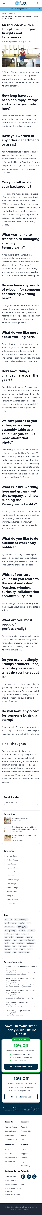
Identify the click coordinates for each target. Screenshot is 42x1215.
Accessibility (25, 1166)
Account (8, 1149)
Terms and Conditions (21, 1110)
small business (10, 923)
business (31, 931)
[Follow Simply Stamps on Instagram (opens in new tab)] (34, 1176)
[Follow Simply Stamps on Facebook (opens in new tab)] (23, 1176)
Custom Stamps (12, 860)
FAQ (22, 1162)
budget (7, 946)
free (31, 946)
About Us (24, 1127)
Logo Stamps (11, 864)
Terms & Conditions (18, 1209)
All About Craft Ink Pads (20, 818)
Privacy (28, 1209)
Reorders (8, 1154)
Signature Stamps (13, 868)
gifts (29, 923)
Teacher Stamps (12, 888)
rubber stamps (21, 919)
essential (8, 919)
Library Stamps (12, 892)
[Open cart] (38, 3)
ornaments (20, 937)
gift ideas (8, 949)
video (30, 949)
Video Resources (12, 900)
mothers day (30, 943)
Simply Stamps (10, 931)
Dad (14, 946)
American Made (26, 1131)
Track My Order (10, 1162)
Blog (22, 1139)
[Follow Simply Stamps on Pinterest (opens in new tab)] (29, 1176)
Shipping (24, 1154)
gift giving (25, 934)
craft (6, 943)
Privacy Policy (33, 1110)
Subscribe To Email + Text (21, 1066)
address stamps (24, 952)
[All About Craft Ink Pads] (7, 820)
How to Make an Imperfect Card (16, 1002)
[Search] (36, 802)
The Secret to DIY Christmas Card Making (24, 837)
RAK (15, 940)
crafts (21, 923)
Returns (24, 1158)
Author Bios (11, 904)
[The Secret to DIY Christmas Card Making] (7, 838)
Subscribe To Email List (21, 1097)
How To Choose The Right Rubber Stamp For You (21, 967)
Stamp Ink (10, 896)
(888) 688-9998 (10, 1176)
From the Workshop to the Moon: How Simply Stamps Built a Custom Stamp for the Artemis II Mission (24, 828)
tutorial (22, 931)
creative (7, 952)
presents (29, 937)
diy (17, 934)
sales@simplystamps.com (14, 1184)
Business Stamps (13, 872)
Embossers (10, 876)
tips (15, 952)
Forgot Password (11, 1158)
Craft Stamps (11, 884)
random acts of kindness (27, 940)
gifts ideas (20, 943)
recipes (22, 949)
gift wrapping (9, 937)
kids (15, 949)
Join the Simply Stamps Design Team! (18, 1010)
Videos (23, 1135)
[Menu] (4, 3)
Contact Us (25, 1149)
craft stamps (9, 934)
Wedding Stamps (13, 880)
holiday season (9, 927)
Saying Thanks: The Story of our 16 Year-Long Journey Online (20, 979)
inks (13, 943)
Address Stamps (12, 856)
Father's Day (22, 946)
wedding (7, 940)
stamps (22, 927)
